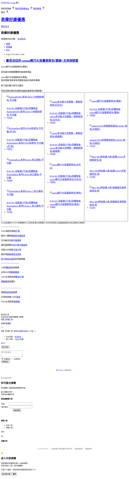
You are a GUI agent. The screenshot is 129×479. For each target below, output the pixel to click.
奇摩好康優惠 (13, 19)
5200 (10, 212)
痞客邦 (21, 331)
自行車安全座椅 (8, 259)
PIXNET (46, 449)
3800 (53, 182)
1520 (93, 146)
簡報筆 (17, 302)
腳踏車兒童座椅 (18, 236)
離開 (14, 474)
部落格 (9, 47)
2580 (93, 207)
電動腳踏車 (14, 272)
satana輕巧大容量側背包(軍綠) (104, 112)
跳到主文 (5, 26)
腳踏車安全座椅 (14, 254)
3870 (10, 149)
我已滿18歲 (6, 474)
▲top (3, 343)
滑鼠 (18, 297)
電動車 (8, 267)
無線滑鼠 (9, 292)
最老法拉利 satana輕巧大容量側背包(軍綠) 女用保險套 (42, 60)
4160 (10, 117)
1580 (93, 177)
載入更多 (5, 347)
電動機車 (5, 281)
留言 (25, 331)
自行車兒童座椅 (20, 245)
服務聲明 (88, 449)
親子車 (17, 231)
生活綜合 (22, 39)
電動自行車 (19, 277)
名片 (8, 50)
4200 (53, 122)
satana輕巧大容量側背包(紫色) (65, 204)
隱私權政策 (79, 449)
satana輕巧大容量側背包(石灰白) (66, 179)
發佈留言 (5, 362)
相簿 (8, 44)
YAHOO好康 (19, 339)
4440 (10, 180)
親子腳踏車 (16, 240)
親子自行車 (16, 250)
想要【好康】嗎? (7, 319)
